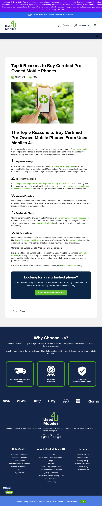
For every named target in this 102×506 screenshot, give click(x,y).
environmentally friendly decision (71, 218)
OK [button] (83, 501)
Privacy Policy (82, 461)
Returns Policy (82, 458)
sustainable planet (45, 223)
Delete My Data (83, 470)
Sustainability (51, 482)
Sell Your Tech (51, 479)
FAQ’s (19, 470)
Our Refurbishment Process (51, 470)
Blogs (51, 461)
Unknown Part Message (19, 467)
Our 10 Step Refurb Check (51, 467)
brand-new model (79, 149)
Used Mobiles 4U (69, 266)
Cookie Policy (82, 467)
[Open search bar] (97, 36)
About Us (51, 455)
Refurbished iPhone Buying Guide (51, 476)
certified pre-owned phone (62, 166)
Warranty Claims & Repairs (19, 464)
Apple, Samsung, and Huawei (28, 240)
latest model (74, 240)
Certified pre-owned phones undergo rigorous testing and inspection (41, 184)
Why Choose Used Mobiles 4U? (50, 458)
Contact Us (51, 464)
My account (19, 473)
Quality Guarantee (51, 473)
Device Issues (19, 461)
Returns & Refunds (19, 458)
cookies (73, 502)
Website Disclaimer (82, 464)
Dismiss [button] (60, 9)
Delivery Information (19, 455)
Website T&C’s (83, 455)
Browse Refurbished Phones (51, 292)
